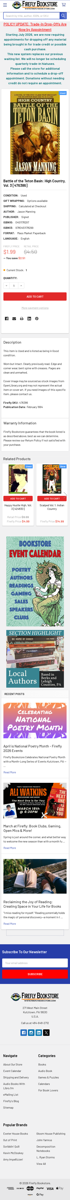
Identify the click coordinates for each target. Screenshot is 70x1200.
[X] (46, 1032)
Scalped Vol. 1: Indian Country (52, 506)
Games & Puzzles (48, 1077)
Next (65, 495)
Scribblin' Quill (11, 1146)
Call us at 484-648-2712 (35, 1023)
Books (42, 1064)
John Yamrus (44, 1140)
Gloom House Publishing (50, 1133)
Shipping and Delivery (16, 1077)
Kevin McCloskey (13, 1153)
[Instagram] (31, 1032)
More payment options (35, 307)
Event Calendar (12, 1070)
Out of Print (10, 1140)
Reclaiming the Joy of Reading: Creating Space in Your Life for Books (32, 904)
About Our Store (12, 1064)
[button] (35, 581)
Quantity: (10, 278)
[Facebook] (6, 318)
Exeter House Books (15, 1133)
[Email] (14, 318)
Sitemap (8, 1107)
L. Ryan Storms (45, 1157)
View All (41, 1163)
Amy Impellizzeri (13, 1159)
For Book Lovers (48, 1090)
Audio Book (45, 1070)
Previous (4, 495)
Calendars (44, 1083)
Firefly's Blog (11, 1101)
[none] (35, 132)
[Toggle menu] (5, 5)
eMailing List (10, 1094)
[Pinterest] (37, 318)
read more (9, 772)
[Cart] (64, 5)
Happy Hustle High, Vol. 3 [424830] (18, 506)
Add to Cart (18, 498)
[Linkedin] (29, 318)
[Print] (21, 318)
